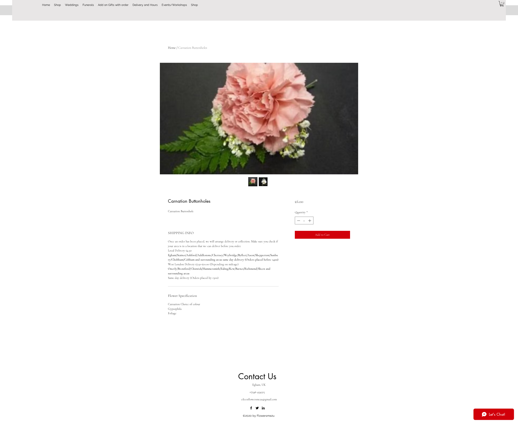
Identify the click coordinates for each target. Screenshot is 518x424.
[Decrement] (298, 220)
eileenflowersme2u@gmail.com (259, 399)
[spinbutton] (304, 220)
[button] (502, 3)
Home (172, 48)
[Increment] (310, 220)
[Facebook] (251, 408)
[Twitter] (257, 408)
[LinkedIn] (263, 408)
